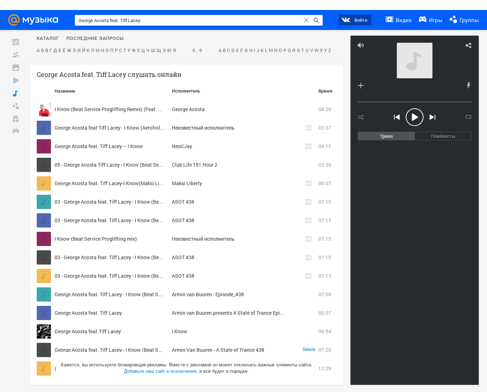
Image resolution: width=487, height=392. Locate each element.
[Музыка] (15, 93)
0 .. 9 (197, 50)
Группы (468, 19)
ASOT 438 (183, 201)
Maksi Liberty (187, 183)
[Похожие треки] (468, 85)
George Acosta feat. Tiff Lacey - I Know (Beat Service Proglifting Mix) (131, 294)
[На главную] (35, 20)
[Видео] (15, 80)
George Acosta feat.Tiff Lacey (88, 331)
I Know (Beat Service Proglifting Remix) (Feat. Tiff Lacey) (118, 109)
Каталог (48, 38)
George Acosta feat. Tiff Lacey (88, 312)
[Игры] (15, 131)
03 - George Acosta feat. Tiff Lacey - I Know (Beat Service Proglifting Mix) (136, 201)
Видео (403, 19)
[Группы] (15, 106)
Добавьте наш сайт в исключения (160, 371)
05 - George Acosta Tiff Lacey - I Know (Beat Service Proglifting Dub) (130, 164)
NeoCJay (182, 146)
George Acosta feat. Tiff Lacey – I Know (99, 146)
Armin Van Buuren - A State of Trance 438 (218, 349)
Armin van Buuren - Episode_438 (208, 294)
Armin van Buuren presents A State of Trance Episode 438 (236, 312)
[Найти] (316, 20)
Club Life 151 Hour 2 (194, 164)
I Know (179, 331)
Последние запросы (95, 38)
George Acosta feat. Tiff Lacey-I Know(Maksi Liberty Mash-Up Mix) (129, 183)
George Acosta (188, 109)
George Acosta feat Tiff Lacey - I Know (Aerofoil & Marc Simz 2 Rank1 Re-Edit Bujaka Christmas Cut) (166, 127)
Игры (434, 19)
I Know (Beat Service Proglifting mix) (96, 238)
